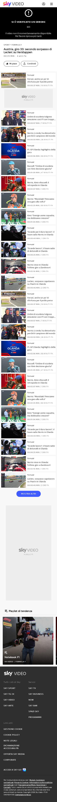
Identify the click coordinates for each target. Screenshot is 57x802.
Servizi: (32, 682)
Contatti (7, 787)
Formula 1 (17, 45)
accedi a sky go (13, 770)
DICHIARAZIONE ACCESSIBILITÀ (12, 746)
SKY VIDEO (9, 700)
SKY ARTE (9, 705)
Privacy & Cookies (21, 782)
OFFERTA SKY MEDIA (14, 754)
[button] (12, 63)
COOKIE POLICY (12, 735)
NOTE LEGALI (10, 741)
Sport (7, 45)
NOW (31, 700)
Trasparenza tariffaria (27, 785)
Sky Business (36, 694)
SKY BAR (33, 705)
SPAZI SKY (34, 711)
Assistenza (40, 785)
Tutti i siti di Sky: (12, 682)
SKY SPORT (9, 688)
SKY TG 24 (9, 694)
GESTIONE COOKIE (13, 729)
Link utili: (8, 723)
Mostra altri (28, 494)
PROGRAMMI (35, 717)
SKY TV (32, 688)
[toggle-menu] (51, 4)
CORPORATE (10, 760)
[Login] (43, 4)
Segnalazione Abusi (23, 795)
